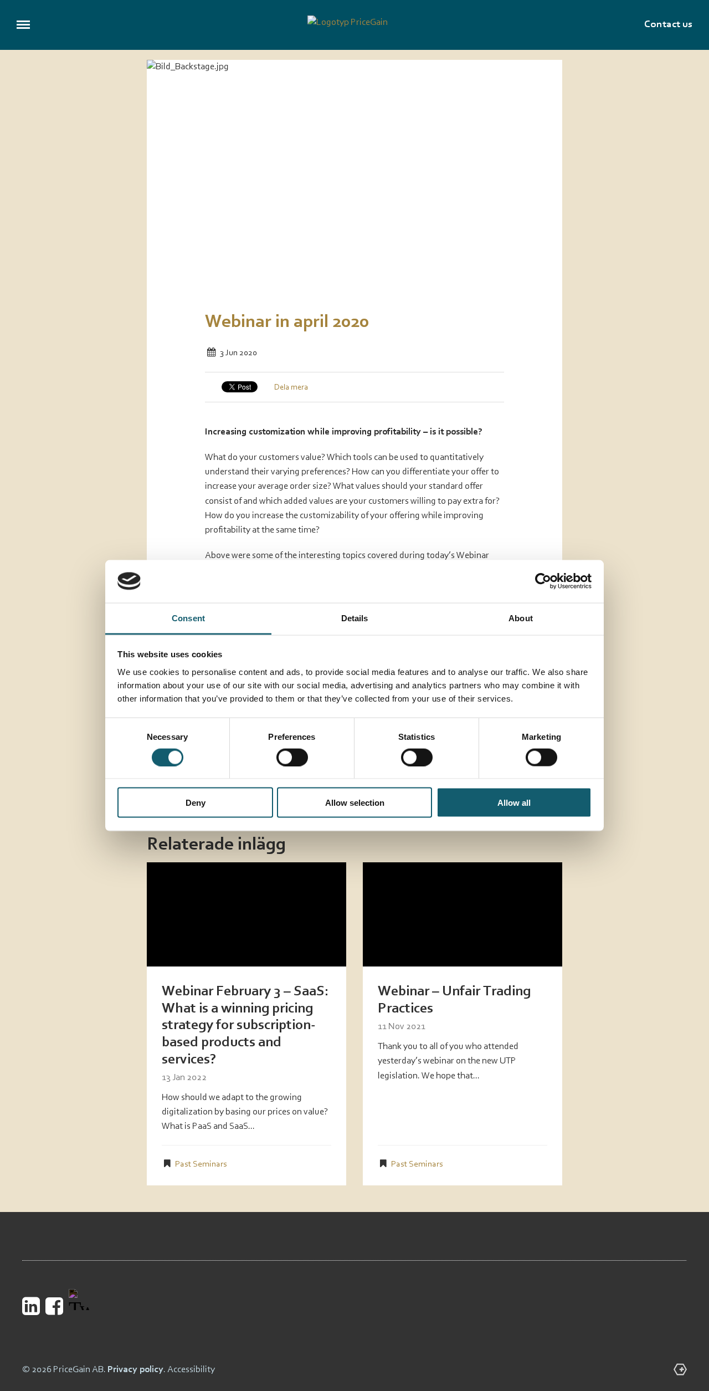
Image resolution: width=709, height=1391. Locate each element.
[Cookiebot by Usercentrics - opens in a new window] (543, 581)
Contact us (668, 24)
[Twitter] (79, 1302)
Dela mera (291, 387)
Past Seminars (201, 1164)
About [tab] (520, 617)
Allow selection (354, 802)
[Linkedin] (31, 1306)
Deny (195, 802)
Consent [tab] (188, 617)
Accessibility (191, 1369)
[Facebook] (54, 1306)
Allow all (514, 802)
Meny (23, 24)
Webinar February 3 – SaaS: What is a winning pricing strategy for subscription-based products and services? (245, 1025)
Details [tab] (354, 617)
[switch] (292, 757)
